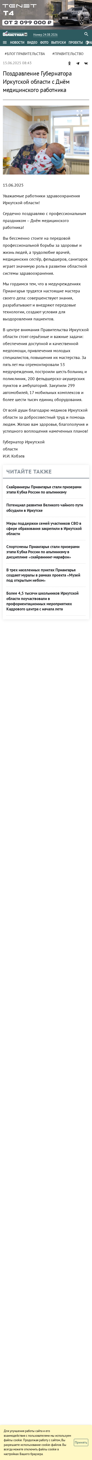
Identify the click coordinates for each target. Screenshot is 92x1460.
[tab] (17, 42)
